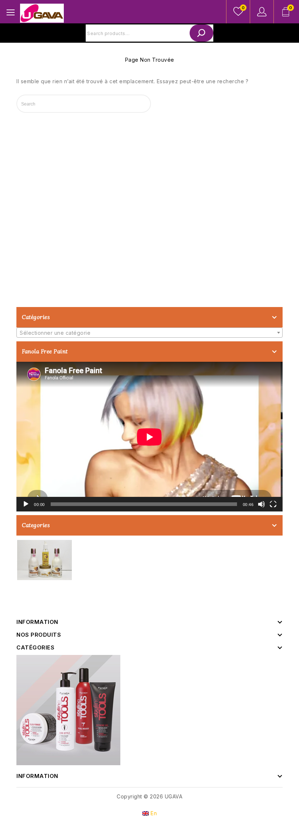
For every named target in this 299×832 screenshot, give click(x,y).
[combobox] (149, 332)
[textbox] (149, 333)
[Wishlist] (238, 11)
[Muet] (261, 504)
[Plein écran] (273, 504)
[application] (149, 437)
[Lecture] (26, 504)
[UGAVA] (42, 12)
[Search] (201, 33)
